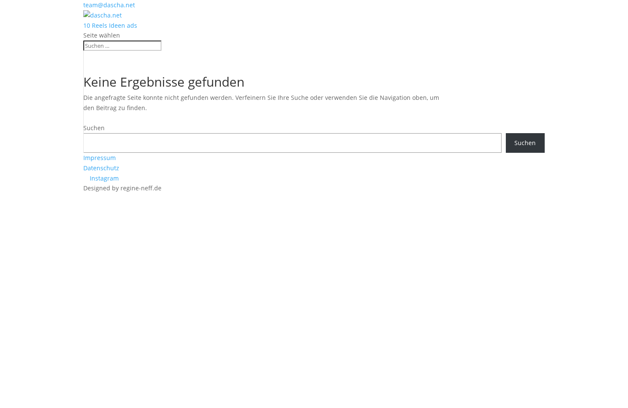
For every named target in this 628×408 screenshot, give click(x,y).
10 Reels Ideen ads (110, 25)
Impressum (99, 158)
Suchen (94, 128)
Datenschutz (101, 168)
